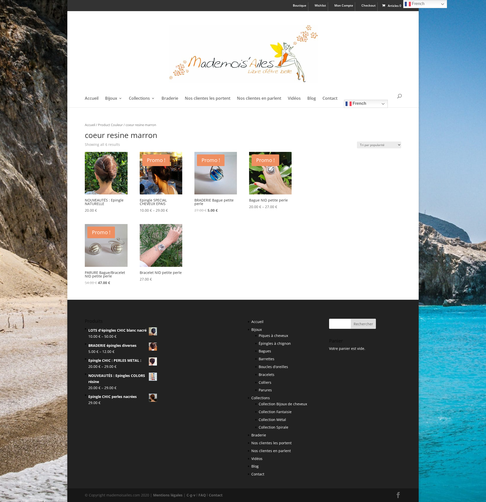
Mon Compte (343, 6)
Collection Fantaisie (275, 411)
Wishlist (320, 6)
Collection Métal (272, 419)
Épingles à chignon (275, 343)
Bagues (265, 351)
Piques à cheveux (273, 335)
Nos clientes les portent (207, 98)
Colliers (265, 382)
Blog (311, 98)
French (359, 103)
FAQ (202, 495)
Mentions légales (168, 495)
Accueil (91, 98)
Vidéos (294, 98)
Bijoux (111, 98)
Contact (329, 98)
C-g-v (191, 495)
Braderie (169, 98)
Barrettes (266, 358)
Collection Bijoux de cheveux (283, 403)
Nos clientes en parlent (259, 98)
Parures (265, 390)
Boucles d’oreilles (273, 366)
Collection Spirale (273, 427)
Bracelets (266, 374)
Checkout (368, 6)
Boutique (299, 6)
